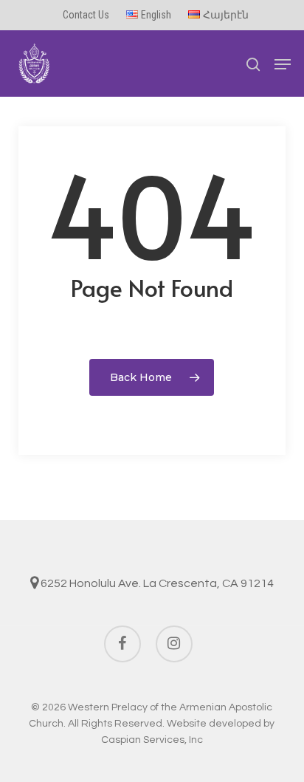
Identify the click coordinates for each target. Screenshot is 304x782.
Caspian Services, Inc (152, 740)
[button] (282, 64)
